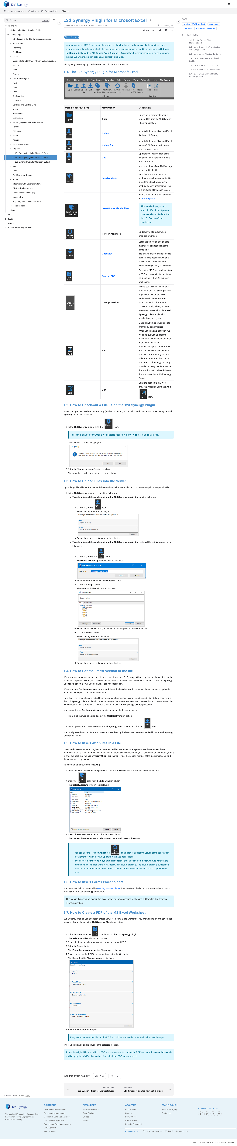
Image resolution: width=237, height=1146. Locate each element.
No (117, 1076)
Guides (86, 1117)
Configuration (18, 96)
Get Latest (188, 28)
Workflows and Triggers (23, 175)
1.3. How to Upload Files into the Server (205, 54)
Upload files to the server (205, 28)
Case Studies (88, 1113)
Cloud (12, 210)
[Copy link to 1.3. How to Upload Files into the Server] (130, 481)
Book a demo (50, 1131)
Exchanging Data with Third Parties (28, 122)
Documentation (17, 11)
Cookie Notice (131, 1120)
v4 (9, 214)
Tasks (15, 83)
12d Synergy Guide (49, 11)
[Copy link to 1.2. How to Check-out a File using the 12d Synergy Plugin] (159, 405)
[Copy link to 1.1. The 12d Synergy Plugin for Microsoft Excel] (142, 72)
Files (15, 92)
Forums (16, 127)
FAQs (10, 219)
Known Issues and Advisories (20, 228)
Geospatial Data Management (57, 1117)
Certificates (17, 52)
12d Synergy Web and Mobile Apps (25, 201)
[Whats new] (229, 4)
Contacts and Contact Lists (24, 105)
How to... (12, 223)
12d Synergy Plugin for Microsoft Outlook (32, 162)
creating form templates (108, 888)
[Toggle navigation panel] (59, 22)
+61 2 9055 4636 (154, 1131)
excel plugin (213, 24)
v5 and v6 (32, 11)
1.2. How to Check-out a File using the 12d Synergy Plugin (204, 48)
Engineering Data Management (57, 1124)
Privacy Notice (131, 1117)
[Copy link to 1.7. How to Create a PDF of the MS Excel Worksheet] (150, 912)
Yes (102, 1076)
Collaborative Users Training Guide (25, 30)
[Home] (15, 4)
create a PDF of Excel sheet (194, 24)
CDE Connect (50, 1128)
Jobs (15, 70)
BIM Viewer (17, 131)
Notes (15, 109)
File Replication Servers (23, 188)
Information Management (55, 1109)
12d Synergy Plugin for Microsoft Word (31, 153)
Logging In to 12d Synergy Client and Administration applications (34, 61)
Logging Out (18, 197)
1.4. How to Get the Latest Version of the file (204, 59)
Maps (15, 166)
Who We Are (130, 1109)
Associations (18, 113)
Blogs (85, 1120)
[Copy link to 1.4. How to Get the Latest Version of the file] (137, 671)
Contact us (166, 1113)
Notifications (18, 118)
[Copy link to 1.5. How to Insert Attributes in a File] (125, 743)
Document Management (54, 1113)
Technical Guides (17, 206)
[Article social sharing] (160, 30)
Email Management (21, 144)
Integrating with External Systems (27, 184)
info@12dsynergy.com (178, 1131)
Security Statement (133, 1124)
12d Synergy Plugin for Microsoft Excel (31, 157)
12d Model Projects (21, 78)
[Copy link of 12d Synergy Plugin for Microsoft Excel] (150, 20)
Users (15, 56)
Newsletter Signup (169, 1109)
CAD (15, 171)
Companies (17, 100)
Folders (16, 74)
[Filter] (53, 20)
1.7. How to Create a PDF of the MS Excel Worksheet (203, 75)
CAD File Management (54, 1120)
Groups (16, 65)
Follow (150, 30)
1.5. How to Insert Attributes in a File (203, 65)
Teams (15, 87)
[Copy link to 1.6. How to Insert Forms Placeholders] (128, 882)
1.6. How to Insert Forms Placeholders (204, 70)
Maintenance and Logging (24, 193)
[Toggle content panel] (178, 21)
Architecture (18, 43)
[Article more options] (172, 30)
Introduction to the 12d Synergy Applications (32, 39)
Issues (15, 135)
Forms (15, 179)
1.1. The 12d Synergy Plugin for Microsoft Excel (202, 41)
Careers (128, 1113)
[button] (27, 20)
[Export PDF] (166, 30)
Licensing (17, 48)
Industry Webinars (91, 1109)
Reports (16, 140)
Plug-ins (65, 11)
